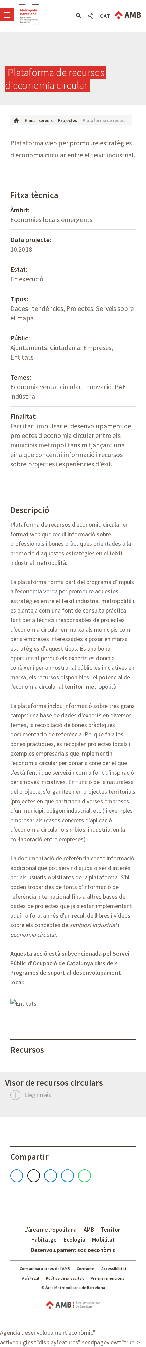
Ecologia (74, 1239)
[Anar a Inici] (16, 120)
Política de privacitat (65, 1278)
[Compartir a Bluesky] (67, 1175)
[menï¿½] (7, 14)
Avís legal (30, 1278)
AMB (89, 1229)
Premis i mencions (107, 1278)
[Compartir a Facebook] (16, 1175)
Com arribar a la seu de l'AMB (45, 1268)
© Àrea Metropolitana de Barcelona (73, 1287)
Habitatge (44, 1239)
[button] (79, 16)
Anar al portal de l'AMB (127, 15)
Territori (111, 1229)
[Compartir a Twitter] (33, 1175)
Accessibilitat (114, 1268)
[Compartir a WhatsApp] (84, 1175)
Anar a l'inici (29, 14)
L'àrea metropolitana (50, 1229)
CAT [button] (105, 15)
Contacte (85, 1268)
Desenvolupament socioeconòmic (73, 1250)
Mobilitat (103, 1239)
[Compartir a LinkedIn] (50, 1175)
